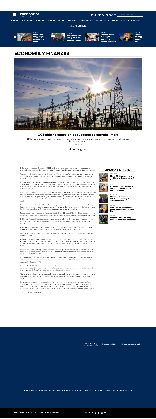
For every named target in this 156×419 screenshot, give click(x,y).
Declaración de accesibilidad (130, 344)
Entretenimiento (85, 21)
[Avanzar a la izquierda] (15, 37)
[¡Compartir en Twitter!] (74, 149)
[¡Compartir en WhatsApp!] (78, 149)
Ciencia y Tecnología (67, 21)
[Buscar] (154, 21)
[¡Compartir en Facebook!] (70, 149)
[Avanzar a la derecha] (151, 21)
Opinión (114, 21)
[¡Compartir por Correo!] (85, 149)
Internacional (27, 21)
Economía (51, 21)
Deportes (40, 21)
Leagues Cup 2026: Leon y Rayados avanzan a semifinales (123, 218)
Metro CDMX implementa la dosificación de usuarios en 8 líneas (39, 38)
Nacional (15, 21)
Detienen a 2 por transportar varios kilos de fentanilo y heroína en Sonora (108, 38)
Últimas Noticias (109, 390)
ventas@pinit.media (91, 345)
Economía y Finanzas (41, 53)
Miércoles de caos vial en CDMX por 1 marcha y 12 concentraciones (74, 38)
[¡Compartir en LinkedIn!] (81, 149)
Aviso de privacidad (109, 344)
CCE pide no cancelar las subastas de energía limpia (78, 135)
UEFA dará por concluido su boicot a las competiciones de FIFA (122, 209)
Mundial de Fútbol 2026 (130, 21)
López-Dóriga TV (102, 21)
